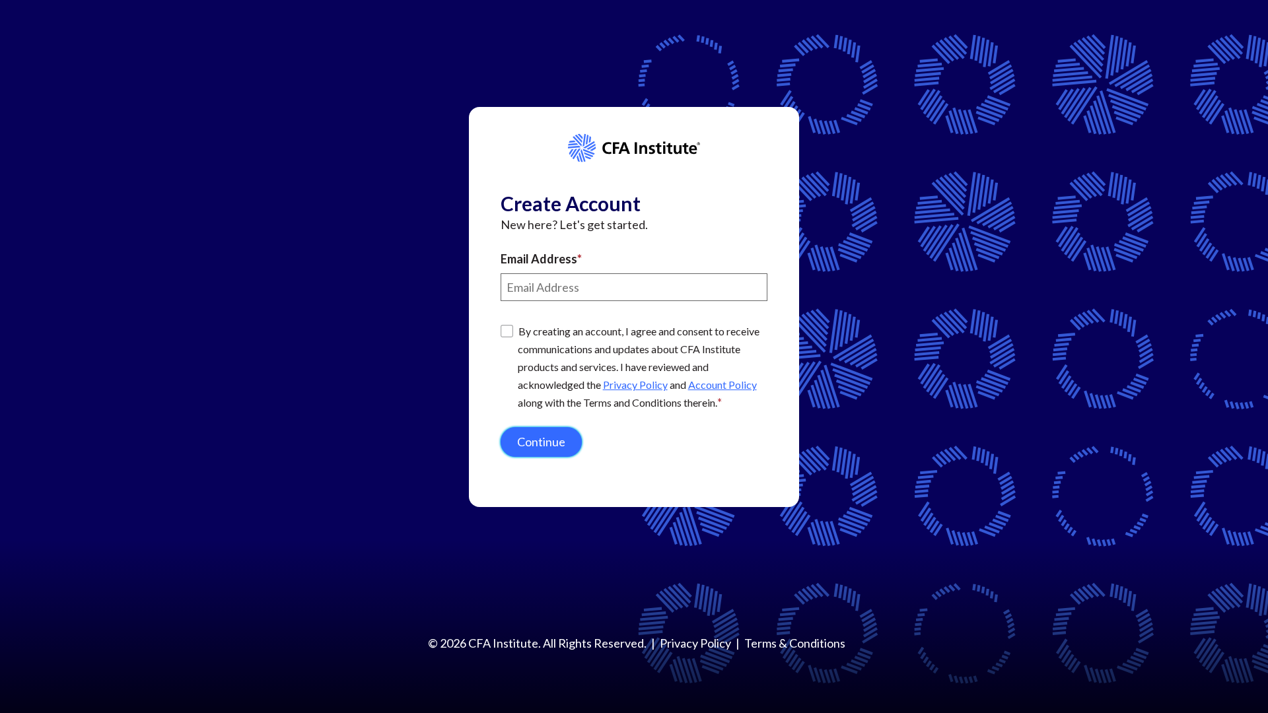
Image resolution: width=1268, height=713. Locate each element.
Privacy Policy (635, 384)
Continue (541, 441)
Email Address (539, 259)
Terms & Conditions (794, 643)
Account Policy (722, 384)
